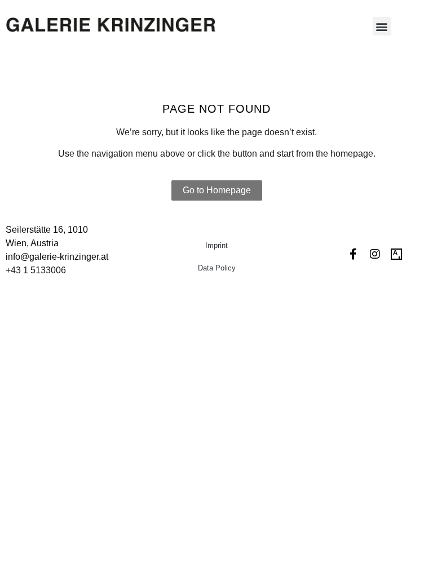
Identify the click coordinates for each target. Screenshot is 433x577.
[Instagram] (375, 254)
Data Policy (217, 268)
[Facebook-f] (353, 254)
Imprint (216, 245)
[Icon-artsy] (396, 254)
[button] (382, 26)
